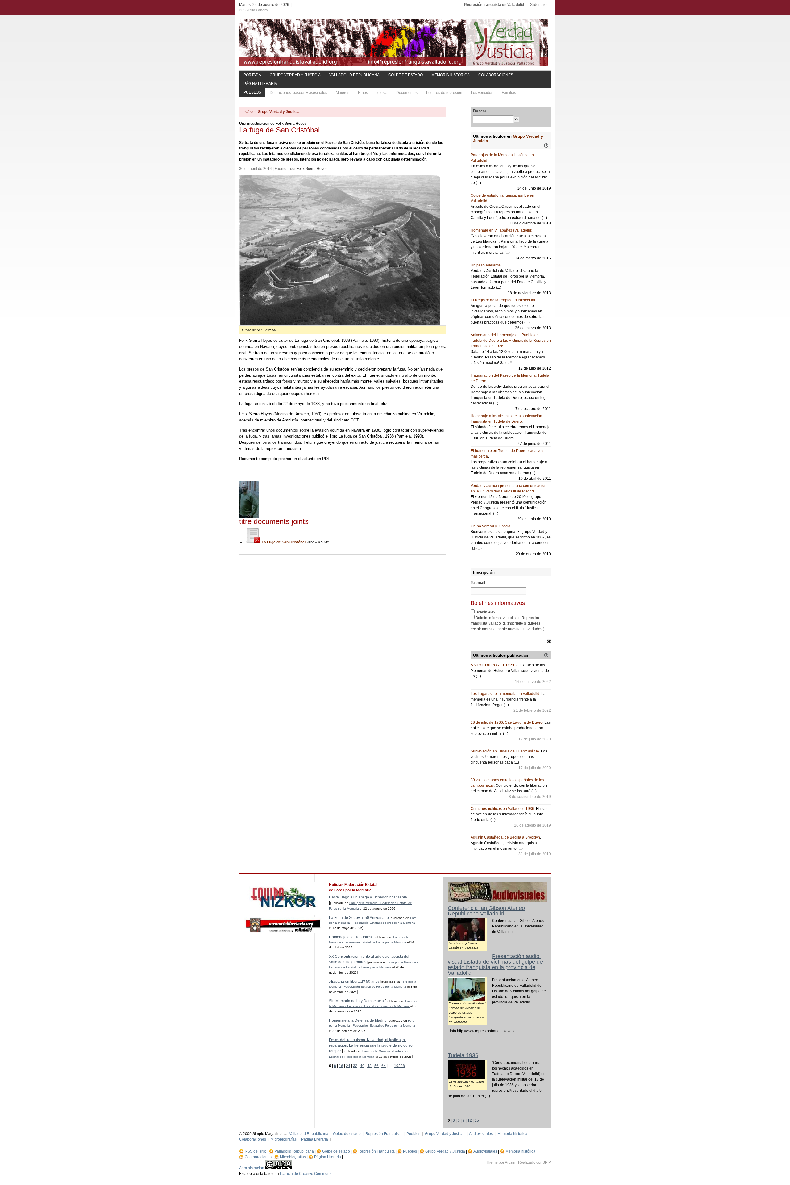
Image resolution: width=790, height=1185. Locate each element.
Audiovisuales (481, 1134)
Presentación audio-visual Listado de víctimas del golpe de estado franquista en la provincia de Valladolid (495, 964)
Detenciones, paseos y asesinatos (298, 92)
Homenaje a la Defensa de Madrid (358, 1020)
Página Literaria (260, 84)
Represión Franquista (383, 1134)
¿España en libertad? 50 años (354, 981)
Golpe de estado (405, 75)
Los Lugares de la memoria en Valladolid (505, 694)
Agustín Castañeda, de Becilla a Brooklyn (505, 837)
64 (383, 1066)
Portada (252, 75)
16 (341, 1066)
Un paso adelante (486, 265)
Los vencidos (482, 92)
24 (348, 1066)
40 (362, 1066)
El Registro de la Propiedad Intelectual (503, 300)
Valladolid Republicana (354, 75)
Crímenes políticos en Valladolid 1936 (502, 808)
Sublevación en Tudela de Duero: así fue (505, 751)
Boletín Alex (485, 612)
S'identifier (539, 4)
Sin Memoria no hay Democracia (356, 1001)
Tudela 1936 (463, 1055)
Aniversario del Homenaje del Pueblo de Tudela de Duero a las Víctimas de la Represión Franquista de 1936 (511, 340)
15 (477, 1120)
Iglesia (382, 92)
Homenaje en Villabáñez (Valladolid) (501, 230)
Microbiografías (284, 1139)
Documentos (407, 92)
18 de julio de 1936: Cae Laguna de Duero (507, 722)
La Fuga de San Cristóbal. (284, 542)
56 (376, 1066)
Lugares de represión (444, 92)
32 (355, 1066)
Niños (363, 92)
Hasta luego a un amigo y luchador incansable (368, 897)
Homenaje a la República (350, 937)
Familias (509, 92)
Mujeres (342, 92)
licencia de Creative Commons (305, 1173)
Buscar (479, 111)
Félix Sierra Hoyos (312, 168)
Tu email (478, 582)
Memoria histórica (450, 75)
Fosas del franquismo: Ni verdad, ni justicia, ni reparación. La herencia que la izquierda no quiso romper (371, 1045)
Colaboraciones (495, 75)
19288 (399, 1066)
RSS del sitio (255, 1151)
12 (470, 1120)
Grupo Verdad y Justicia (295, 75)
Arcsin (510, 1162)
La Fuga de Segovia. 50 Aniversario (359, 917)
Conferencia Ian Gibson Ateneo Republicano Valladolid (486, 911)
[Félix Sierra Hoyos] (249, 516)
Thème (492, 1162)
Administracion (251, 1168)
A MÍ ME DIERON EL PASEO (494, 665)
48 (369, 1066)
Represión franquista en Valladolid (494, 4)
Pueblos (252, 92)
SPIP (547, 1162)
